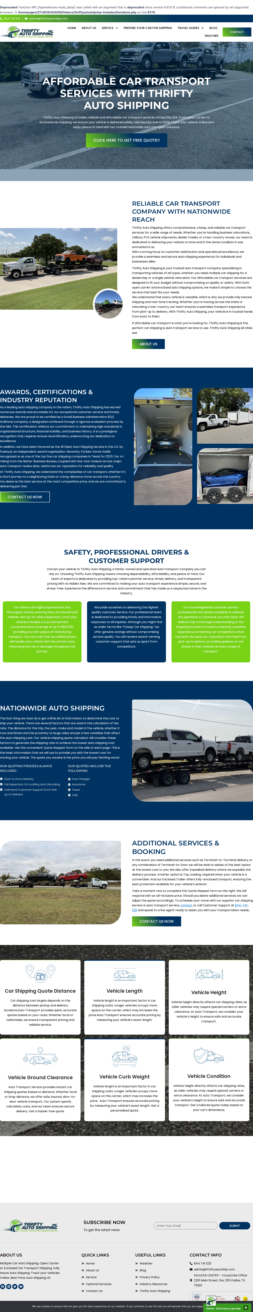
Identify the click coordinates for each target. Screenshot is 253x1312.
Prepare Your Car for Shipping (148, 28)
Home (72, 28)
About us (88, 28)
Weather (211, 36)
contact (186, 905)
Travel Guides (188, 28)
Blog (213, 28)
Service (108, 28)
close (245, 1307)
